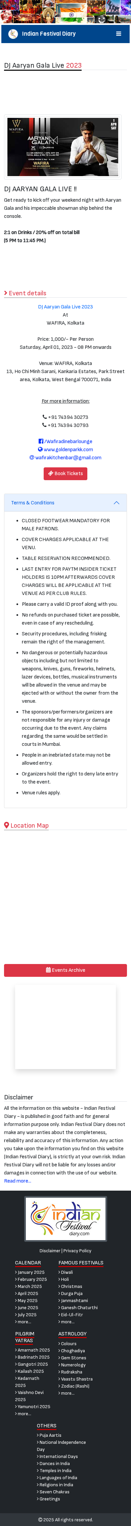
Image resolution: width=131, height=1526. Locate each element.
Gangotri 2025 (32, 1364)
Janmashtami (74, 1300)
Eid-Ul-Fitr (71, 1315)
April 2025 (27, 1293)
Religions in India (56, 1485)
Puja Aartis (50, 1435)
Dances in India (54, 1463)
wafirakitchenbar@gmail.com (67, 458)
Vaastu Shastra (76, 1379)
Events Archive (68, 970)
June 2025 (27, 1308)
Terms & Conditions (32, 503)
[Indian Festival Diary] (65, 1219)
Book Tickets (68, 473)
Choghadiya (72, 1351)
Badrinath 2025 (33, 1357)
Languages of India (58, 1478)
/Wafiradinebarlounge (67, 441)
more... (24, 1322)
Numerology (73, 1365)
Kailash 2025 (30, 1371)
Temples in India (55, 1470)
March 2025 (29, 1286)
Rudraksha (71, 1372)
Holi (64, 1279)
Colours (68, 1344)
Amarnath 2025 (33, 1350)
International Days (58, 1456)
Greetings (49, 1499)
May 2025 (27, 1300)
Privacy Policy (77, 1251)
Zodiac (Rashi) (74, 1386)
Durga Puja (71, 1293)
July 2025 (27, 1315)
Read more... (17, 1181)
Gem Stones (73, 1358)
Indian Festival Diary (47, 34)
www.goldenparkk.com (68, 449)
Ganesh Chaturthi (79, 1308)
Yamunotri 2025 (33, 1406)
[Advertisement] (65, 92)
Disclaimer (50, 1251)
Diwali (66, 1272)
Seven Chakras (54, 1492)
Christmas (71, 1286)
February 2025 (32, 1279)
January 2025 (31, 1272)
